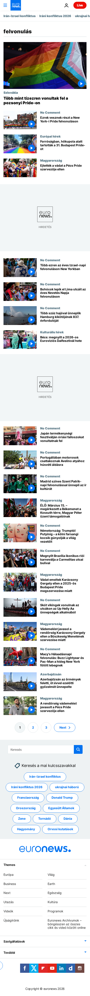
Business (9, 883)
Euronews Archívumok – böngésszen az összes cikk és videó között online (67, 923)
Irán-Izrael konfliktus (19, 16)
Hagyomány (26, 829)
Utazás (8, 902)
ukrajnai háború (67, 787)
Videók (8, 911)
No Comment (50, 112)
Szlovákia (10, 92)
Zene (22, 818)
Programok (55, 911)
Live (80, 5)
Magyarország (51, 160)
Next (62, 727)
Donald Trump (62, 797)
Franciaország (28, 797)
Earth (51, 883)
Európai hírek (50, 136)
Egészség (55, 893)
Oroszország (26, 808)
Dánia (68, 818)
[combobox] (45, 749)
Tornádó (44, 818)
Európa (8, 874)
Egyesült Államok (61, 808)
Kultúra (53, 902)
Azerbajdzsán (50, 674)
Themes (9, 864)
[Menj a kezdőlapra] (15, 5)
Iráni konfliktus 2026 (55, 16)
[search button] (78, 749)
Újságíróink (11, 920)
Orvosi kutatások (60, 829)
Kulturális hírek (52, 332)
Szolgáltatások (14, 941)
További (9, 952)
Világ (51, 874)
